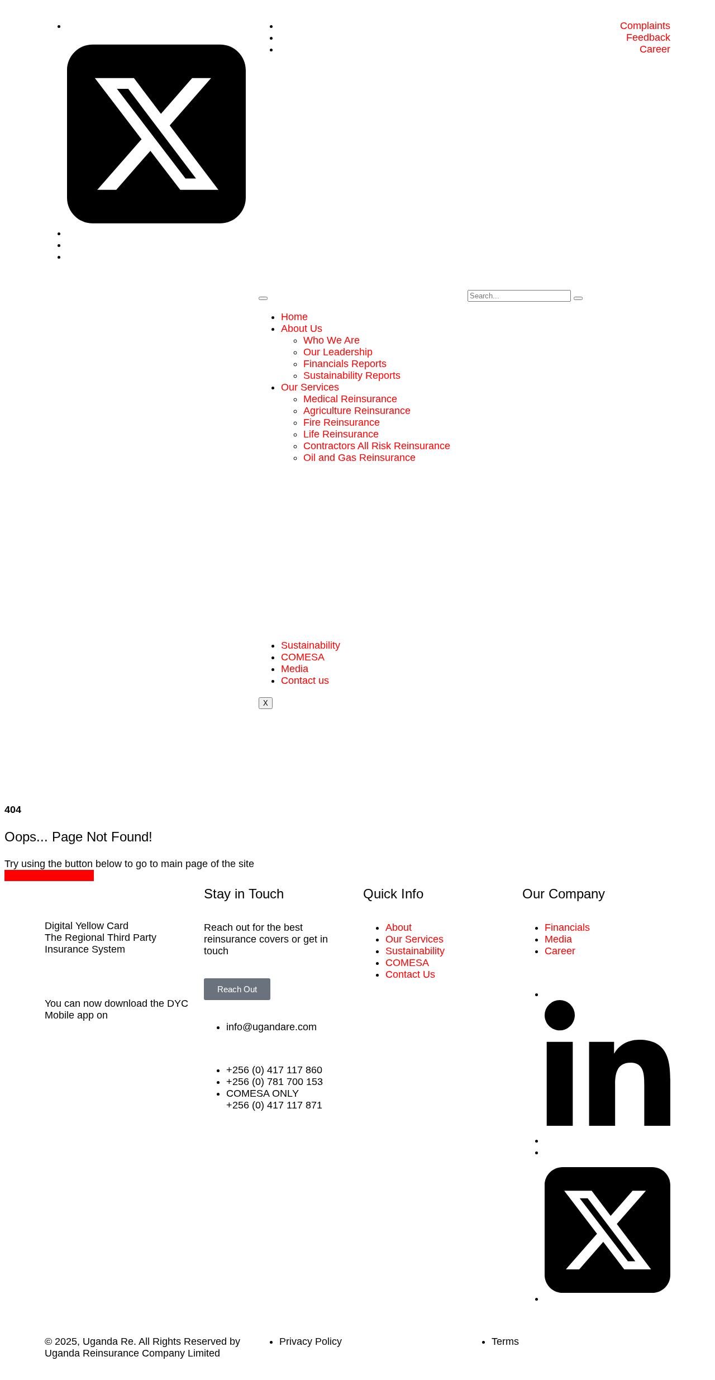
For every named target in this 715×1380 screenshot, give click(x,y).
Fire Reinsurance (341, 422)
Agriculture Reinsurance (357, 410)
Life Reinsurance (341, 434)
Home (294, 316)
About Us (301, 328)
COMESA (303, 657)
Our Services (310, 387)
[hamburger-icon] (263, 298)
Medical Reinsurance (350, 399)
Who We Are (331, 340)
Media (294, 668)
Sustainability (310, 645)
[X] (156, 233)
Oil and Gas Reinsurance (359, 457)
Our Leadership (338, 352)
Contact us (305, 680)
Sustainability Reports (352, 375)
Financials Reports (345, 363)
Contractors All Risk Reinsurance (376, 445)
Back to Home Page (49, 875)
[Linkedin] (607, 1140)
